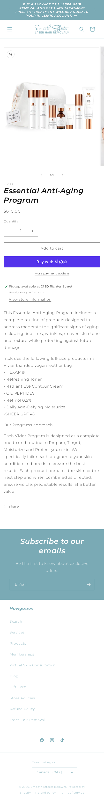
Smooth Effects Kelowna (49, 786)
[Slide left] (41, 175)
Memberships (22, 654)
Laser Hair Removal (27, 720)
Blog (14, 676)
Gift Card (18, 687)
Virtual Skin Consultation (33, 665)
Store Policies (22, 698)
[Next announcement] (95, 10)
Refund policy (45, 792)
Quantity (11, 221)
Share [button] (13, 506)
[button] (9, 29)
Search (16, 621)
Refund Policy (22, 709)
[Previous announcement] (9, 10)
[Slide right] (62, 175)
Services (17, 632)
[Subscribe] (88, 584)
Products (18, 643)
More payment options (52, 273)
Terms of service (72, 792)
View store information (30, 299)
